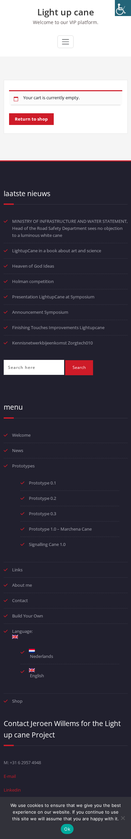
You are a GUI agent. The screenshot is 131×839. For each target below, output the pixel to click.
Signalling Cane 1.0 (47, 544)
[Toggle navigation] (65, 41)
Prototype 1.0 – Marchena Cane (60, 529)
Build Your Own (27, 616)
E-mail (10, 776)
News (17, 450)
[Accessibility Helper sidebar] (123, 8)
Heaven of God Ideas (33, 266)
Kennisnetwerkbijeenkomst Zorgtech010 (52, 343)
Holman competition (33, 281)
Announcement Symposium (40, 312)
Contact (20, 600)
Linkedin (12, 790)
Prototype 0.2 (42, 498)
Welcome (21, 435)
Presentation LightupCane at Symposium (53, 297)
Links (17, 570)
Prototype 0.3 (43, 514)
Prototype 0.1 (42, 483)
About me (22, 585)
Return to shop (31, 119)
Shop (17, 701)
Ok (67, 829)
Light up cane (65, 12)
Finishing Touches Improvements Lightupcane (58, 327)
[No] (122, 818)
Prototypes (23, 466)
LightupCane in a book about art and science (56, 251)
